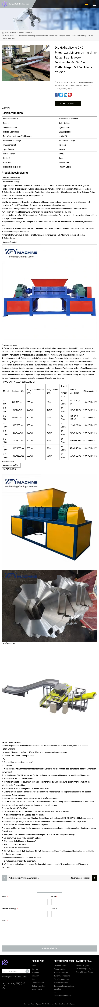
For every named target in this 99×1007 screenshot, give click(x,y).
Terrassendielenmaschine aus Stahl (64, 987)
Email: (54, 896)
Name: (5, 896)
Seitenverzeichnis (38, 986)
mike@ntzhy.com (69, 1004)
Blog (33, 979)
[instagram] (23, 983)
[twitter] (13, 983)
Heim (6, 33)
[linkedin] (8, 983)
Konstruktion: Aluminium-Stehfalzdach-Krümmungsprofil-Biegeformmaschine (30, 878)
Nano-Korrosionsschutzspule (62, 993)
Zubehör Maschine (24, 33)
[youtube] (18, 983)
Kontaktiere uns (38, 983)
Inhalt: (5, 920)
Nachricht (35, 976)
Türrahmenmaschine (62, 976)
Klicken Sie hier (21, 977)
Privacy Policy (37, 989)
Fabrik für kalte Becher (84, 972)
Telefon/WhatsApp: (10, 908)
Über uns (35, 969)
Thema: (55, 908)
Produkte (12, 33)
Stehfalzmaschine (61, 983)
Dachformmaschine (61, 979)
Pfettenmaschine (60, 966)
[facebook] (3, 983)
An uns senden (69, 103)
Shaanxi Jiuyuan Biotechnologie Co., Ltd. (85, 967)
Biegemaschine (60, 969)
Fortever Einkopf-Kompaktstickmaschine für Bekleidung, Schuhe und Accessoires (66, 878)
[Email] (27, 971)
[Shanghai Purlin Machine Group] (14, 962)
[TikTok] (3, 987)
